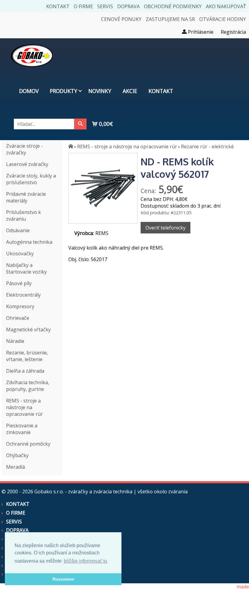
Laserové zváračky (27, 164)
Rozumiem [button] (63, 579)
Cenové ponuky (121, 19)
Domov (29, 91)
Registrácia (233, 32)
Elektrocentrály (23, 295)
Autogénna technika (29, 242)
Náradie (15, 341)
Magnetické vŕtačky (28, 329)
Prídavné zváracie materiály (26, 197)
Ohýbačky (17, 455)
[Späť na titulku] (32, 71)
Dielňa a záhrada (25, 370)
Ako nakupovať (226, 6)
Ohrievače (17, 318)
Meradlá (15, 467)
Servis (105, 6)
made (243, 586)
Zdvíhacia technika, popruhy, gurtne (27, 385)
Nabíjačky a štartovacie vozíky (26, 268)
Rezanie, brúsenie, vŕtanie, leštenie (27, 356)
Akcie (130, 91)
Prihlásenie (200, 32)
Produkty (63, 91)
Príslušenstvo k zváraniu (23, 215)
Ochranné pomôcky (28, 443)
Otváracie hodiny (222, 19)
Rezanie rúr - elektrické (207, 146)
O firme (83, 6)
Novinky (99, 91)
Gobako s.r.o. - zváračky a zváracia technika (83, 491)
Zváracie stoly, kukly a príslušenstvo (31, 179)
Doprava (128, 6)
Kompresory (20, 306)
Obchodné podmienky (173, 6)
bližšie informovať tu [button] (85, 561)
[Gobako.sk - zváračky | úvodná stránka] (70, 146)
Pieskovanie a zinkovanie (21, 429)
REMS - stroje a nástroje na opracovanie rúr (24, 407)
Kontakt (58, 6)
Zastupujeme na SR (170, 19)
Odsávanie (18, 230)
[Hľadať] (80, 124)
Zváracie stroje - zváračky (24, 149)
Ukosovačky (20, 253)
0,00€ (105, 123)
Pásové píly (19, 283)
